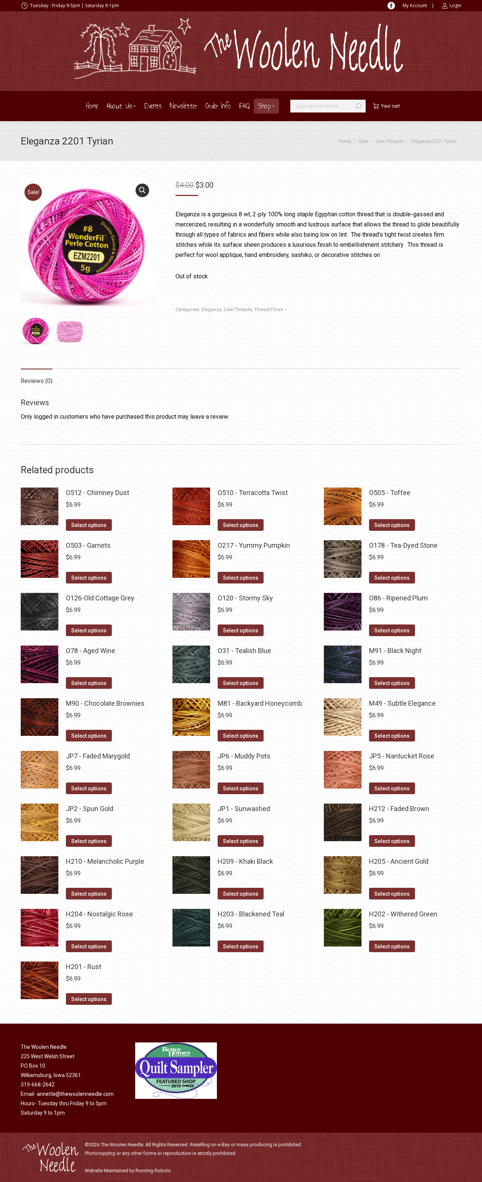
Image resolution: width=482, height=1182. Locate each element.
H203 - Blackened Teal (251, 914)
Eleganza (211, 309)
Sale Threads (238, 309)
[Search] (358, 106)
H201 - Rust (83, 967)
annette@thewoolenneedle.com (75, 1094)
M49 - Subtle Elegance (402, 703)
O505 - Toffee (389, 493)
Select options (89, 525)
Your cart (390, 106)
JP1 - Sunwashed (244, 809)
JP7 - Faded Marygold (98, 756)
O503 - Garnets (88, 545)
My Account (415, 5)
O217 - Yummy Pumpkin (254, 545)
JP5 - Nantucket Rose (401, 756)
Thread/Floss (268, 309)
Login (455, 5)
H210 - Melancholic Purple (105, 861)
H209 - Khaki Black (245, 861)
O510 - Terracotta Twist (253, 493)
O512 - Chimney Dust (97, 493)
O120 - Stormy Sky (245, 598)
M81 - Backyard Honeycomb (260, 703)
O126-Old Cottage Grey (100, 598)
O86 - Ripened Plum (398, 598)
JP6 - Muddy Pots (244, 756)
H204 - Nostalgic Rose (99, 914)
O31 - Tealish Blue (244, 651)
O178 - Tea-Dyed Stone (403, 545)
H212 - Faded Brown (399, 809)
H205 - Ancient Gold (399, 861)
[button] (142, 190)
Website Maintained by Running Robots (128, 1170)
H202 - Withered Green (403, 914)
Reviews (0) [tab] (36, 380)
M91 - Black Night (395, 651)
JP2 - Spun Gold (89, 809)
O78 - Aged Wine (90, 651)
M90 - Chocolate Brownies (105, 703)
